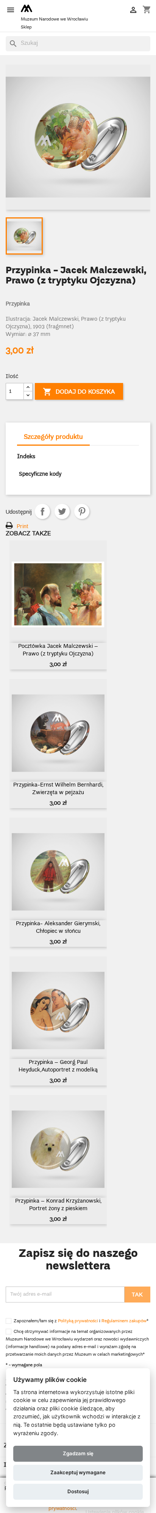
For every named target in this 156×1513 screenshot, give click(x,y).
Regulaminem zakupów (124, 1321)
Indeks (26, 457)
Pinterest (81, 511)
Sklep (26, 27)
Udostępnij (42, 511)
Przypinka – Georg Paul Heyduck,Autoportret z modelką (58, 1066)
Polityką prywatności (78, 1321)
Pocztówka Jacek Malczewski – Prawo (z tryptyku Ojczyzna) (58, 650)
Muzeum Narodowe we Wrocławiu (54, 19)
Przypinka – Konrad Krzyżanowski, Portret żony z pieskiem (58, 1205)
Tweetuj (62, 511)
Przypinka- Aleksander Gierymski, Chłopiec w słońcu (58, 928)
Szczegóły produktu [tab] (53, 437)
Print (22, 527)
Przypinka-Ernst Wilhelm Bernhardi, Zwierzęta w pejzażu (58, 789)
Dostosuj (78, 1491)
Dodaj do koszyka (79, 392)
